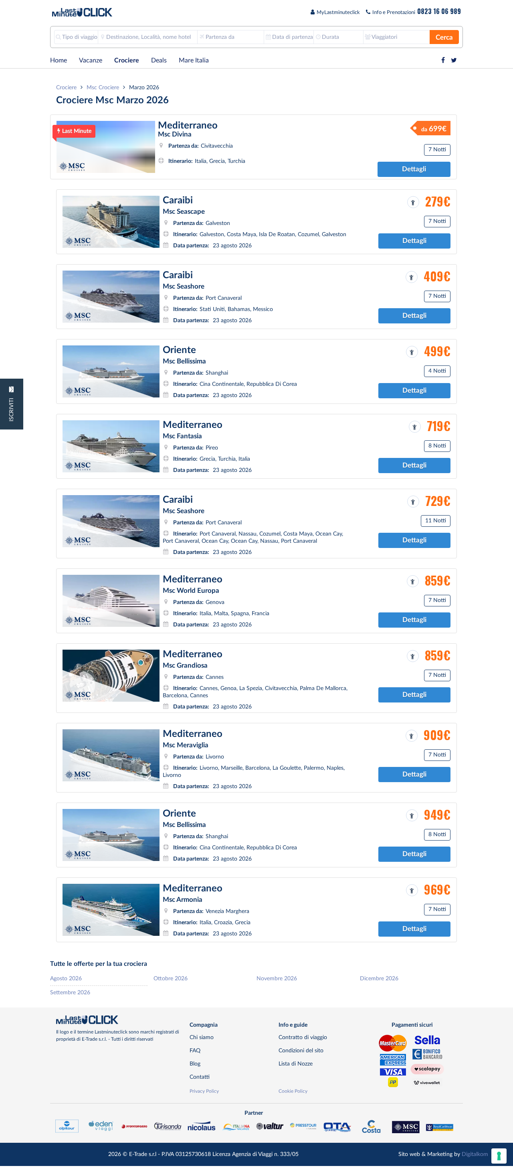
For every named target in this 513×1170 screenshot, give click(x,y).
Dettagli (414, 169)
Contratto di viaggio (303, 1037)
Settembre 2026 (70, 992)
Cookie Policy (293, 1091)
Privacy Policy (204, 1091)
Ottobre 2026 (170, 978)
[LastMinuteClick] (120, 1019)
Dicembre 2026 (379, 978)
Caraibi (178, 200)
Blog (195, 1064)
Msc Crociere (103, 87)
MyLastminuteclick (338, 12)
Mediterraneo (188, 125)
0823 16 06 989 (439, 11)
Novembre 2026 (276, 978)
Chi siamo (202, 1037)
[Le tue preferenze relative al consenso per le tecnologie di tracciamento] (499, 1156)
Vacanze (90, 60)
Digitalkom (475, 1154)
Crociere (126, 60)
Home (58, 60)
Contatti (200, 1077)
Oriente (179, 350)
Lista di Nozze (296, 1064)
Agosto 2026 (66, 978)
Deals (159, 60)
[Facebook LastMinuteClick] (443, 60)
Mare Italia (194, 60)
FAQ (195, 1051)
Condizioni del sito (301, 1051)
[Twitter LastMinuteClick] (454, 60)
